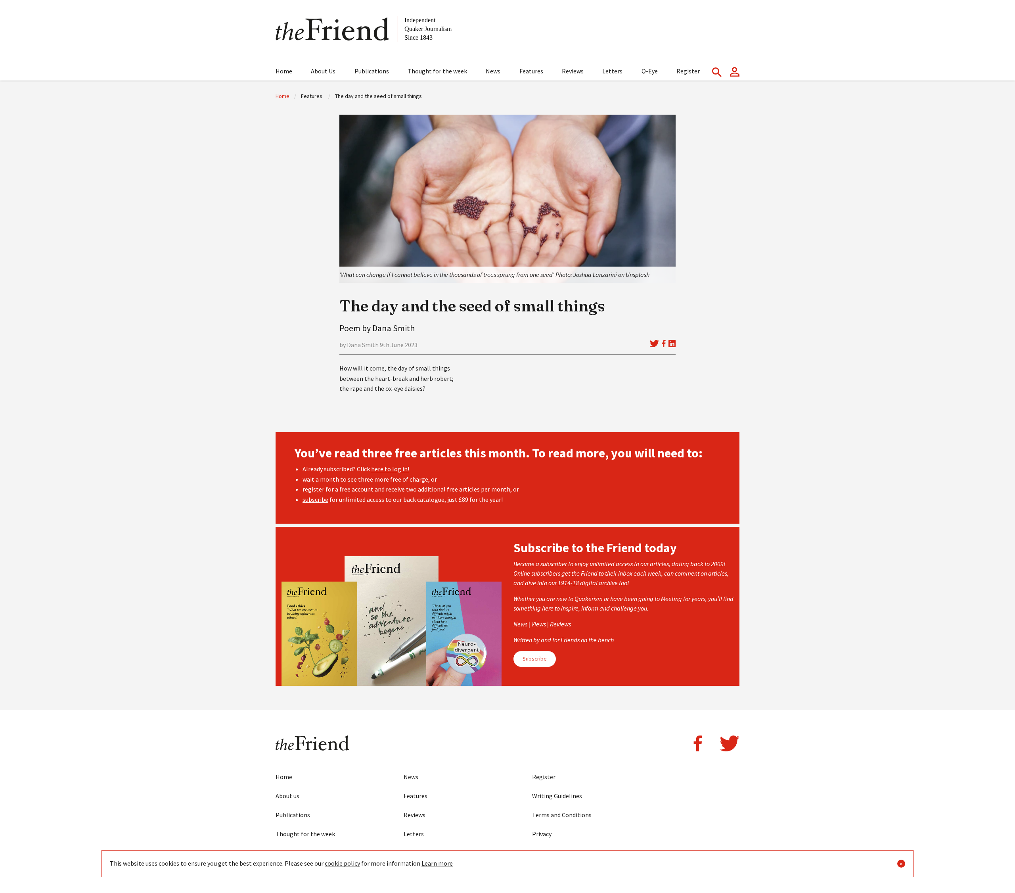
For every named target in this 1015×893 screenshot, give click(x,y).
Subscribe (535, 658)
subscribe (315, 499)
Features (531, 71)
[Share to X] (654, 343)
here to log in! (390, 469)
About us (287, 796)
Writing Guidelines (557, 796)
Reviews (573, 71)
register (313, 489)
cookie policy (342, 863)
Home (284, 71)
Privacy (542, 834)
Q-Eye (650, 71)
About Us (323, 71)
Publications (371, 71)
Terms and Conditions (562, 815)
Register (688, 71)
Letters (612, 71)
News (493, 71)
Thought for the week (437, 71)
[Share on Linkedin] (672, 343)
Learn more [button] (437, 863)
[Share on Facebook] (663, 343)
